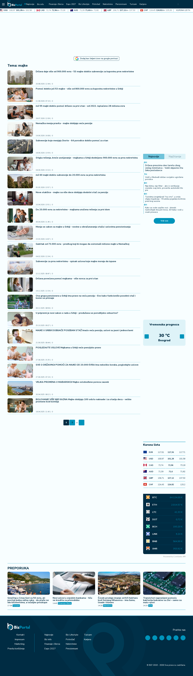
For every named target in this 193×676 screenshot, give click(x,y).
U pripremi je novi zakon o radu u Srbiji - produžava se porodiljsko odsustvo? (77, 313)
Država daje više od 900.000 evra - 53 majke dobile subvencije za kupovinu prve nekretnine (85, 71)
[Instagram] (168, 637)
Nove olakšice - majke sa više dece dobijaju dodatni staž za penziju (72, 192)
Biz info (48, 639)
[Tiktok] (183, 637)
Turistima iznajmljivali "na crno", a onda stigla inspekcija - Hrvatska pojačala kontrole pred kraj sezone (165, 199)
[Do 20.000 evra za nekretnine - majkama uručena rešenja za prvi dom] (20, 215)
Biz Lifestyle (72, 634)
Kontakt (20, 634)
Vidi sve (164, 220)
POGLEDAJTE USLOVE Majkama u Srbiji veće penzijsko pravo (68, 347)
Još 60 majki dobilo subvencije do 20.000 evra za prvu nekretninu (71, 175)
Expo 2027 (50, 648)
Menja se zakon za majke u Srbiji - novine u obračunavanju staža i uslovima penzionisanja (83, 226)
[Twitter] (154, 637)
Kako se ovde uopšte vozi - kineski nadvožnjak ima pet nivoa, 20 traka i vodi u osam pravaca (164, 209)
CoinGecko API (180, 556)
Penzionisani (72, 648)
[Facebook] (147, 637)
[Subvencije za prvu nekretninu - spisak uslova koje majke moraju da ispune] (20, 267)
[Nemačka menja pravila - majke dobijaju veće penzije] (20, 129)
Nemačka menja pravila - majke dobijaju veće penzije (64, 123)
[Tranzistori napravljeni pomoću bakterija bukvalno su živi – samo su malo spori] (164, 583)
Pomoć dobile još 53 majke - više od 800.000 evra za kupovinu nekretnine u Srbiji (79, 88)
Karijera (87, 639)
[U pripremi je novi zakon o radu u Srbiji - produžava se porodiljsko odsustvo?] (20, 319)
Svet (150, 605)
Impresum (19, 639)
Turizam (16, 605)
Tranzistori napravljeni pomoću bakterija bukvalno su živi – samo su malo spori (162, 600)
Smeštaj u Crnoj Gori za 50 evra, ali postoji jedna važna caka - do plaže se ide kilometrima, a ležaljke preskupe (28, 600)
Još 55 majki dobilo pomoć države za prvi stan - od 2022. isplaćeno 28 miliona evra (80, 106)
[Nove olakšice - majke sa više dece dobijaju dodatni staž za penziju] (20, 198)
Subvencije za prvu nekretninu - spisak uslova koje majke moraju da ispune (76, 261)
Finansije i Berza (64, 603)
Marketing (19, 644)
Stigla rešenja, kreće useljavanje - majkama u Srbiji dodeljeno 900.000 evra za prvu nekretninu (87, 157)
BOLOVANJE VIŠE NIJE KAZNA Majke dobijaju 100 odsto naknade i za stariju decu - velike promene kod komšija (83, 400)
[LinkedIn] (176, 637)
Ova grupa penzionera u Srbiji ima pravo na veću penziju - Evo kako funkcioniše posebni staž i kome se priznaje (85, 297)
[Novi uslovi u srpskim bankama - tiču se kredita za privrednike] (74, 583)
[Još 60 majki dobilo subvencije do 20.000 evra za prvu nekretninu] (20, 181)
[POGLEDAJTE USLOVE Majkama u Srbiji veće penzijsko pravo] (20, 353)
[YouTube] (161, 637)
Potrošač (70, 639)
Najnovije (48, 634)
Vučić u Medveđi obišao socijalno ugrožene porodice (164, 178)
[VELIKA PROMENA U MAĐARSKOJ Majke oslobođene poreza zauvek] (20, 388)
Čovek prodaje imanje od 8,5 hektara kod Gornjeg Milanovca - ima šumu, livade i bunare (118, 600)
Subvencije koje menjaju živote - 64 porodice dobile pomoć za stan (72, 140)
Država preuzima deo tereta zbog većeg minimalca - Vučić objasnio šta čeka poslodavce (164, 168)
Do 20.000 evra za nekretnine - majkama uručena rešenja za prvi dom (73, 209)
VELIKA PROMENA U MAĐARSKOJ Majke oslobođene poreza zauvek (72, 382)
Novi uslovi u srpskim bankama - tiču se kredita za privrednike (72, 599)
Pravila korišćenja (15, 648)
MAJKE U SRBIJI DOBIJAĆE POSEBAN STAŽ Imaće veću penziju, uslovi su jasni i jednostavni (84, 330)
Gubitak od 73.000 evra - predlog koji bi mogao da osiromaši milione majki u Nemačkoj (82, 244)
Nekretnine (108, 605)
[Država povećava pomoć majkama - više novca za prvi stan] (20, 284)
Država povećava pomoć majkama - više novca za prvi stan (67, 278)
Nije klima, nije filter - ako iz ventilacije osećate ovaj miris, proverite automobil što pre (164, 188)
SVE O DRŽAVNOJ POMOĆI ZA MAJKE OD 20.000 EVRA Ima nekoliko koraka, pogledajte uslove (87, 364)
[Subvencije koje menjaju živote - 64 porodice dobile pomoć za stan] (20, 146)
